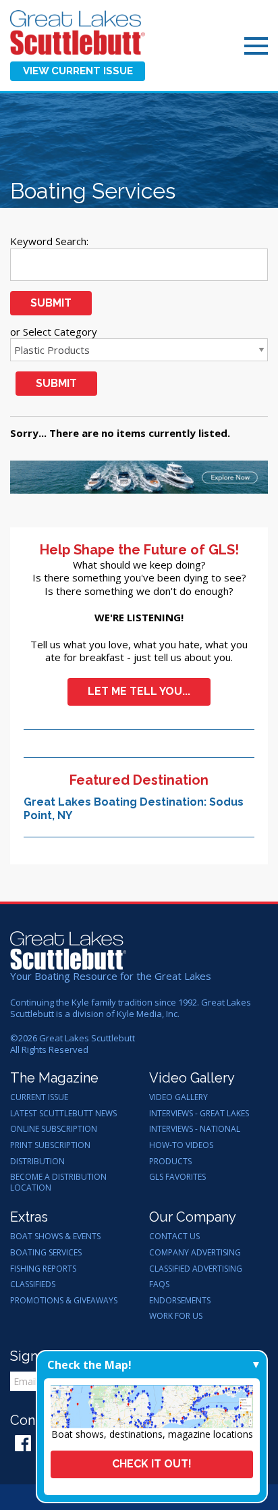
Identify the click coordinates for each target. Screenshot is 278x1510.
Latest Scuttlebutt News (63, 1113)
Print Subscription (50, 1145)
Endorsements (180, 1300)
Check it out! (152, 1463)
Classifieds (32, 1284)
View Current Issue (78, 71)
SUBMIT (51, 302)
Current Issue (39, 1097)
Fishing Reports (43, 1269)
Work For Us (175, 1316)
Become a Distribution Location (58, 1182)
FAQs (159, 1284)
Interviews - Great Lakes (199, 1113)
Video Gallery (178, 1097)
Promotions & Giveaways (63, 1300)
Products (170, 1161)
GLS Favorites (177, 1177)
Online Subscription (53, 1129)
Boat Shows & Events (55, 1236)
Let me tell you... (139, 691)
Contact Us (174, 1236)
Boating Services (46, 1252)
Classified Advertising (195, 1269)
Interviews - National (194, 1129)
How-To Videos (181, 1145)
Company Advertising (195, 1252)
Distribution (37, 1161)
